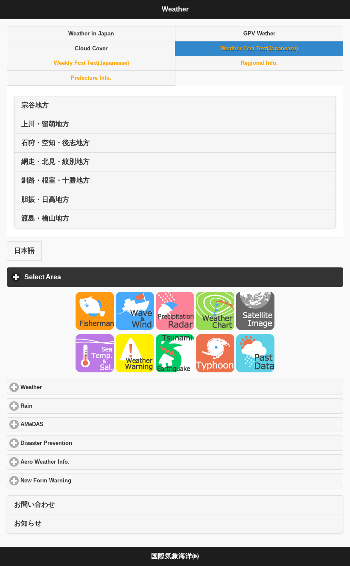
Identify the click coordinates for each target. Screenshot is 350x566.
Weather (63, 387)
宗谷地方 (35, 105)
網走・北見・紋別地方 (55, 161)
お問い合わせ (34, 504)
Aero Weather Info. (77, 462)
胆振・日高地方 (45, 199)
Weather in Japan (91, 34)
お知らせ (27, 523)
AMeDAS (64, 424)
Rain (58, 406)
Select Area (82, 277)
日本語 (24, 250)
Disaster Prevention (78, 443)
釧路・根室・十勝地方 (55, 180)
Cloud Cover (91, 49)
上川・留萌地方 (45, 124)
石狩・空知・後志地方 (55, 142)
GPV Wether (259, 34)
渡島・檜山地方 (45, 218)
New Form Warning (78, 481)
